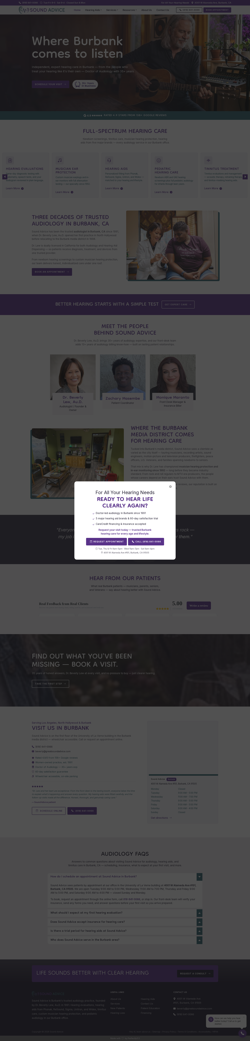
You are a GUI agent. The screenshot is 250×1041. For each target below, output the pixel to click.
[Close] (170, 486)
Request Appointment (108, 541)
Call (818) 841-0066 (148, 541)
